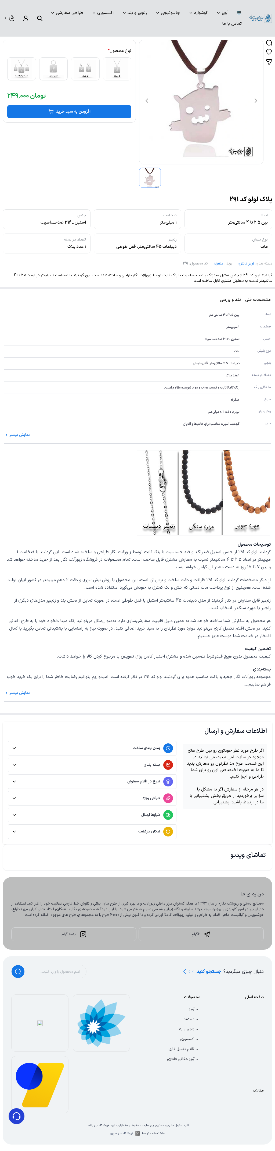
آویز (225, 13)
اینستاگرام (69, 934)
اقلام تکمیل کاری (181, 1049)
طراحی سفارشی (69, 13)
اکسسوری (105, 13)
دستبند (189, 1019)
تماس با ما (232, 23)
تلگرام (196, 934)
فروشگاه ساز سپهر (121, 1133)
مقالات (258, 1090)
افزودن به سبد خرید (73, 111)
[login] (25, 18)
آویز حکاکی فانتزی (180, 1059)
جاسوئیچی (170, 13)
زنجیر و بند (137, 13)
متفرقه (218, 263)
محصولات (192, 997)
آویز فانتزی (246, 263)
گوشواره (201, 13)
